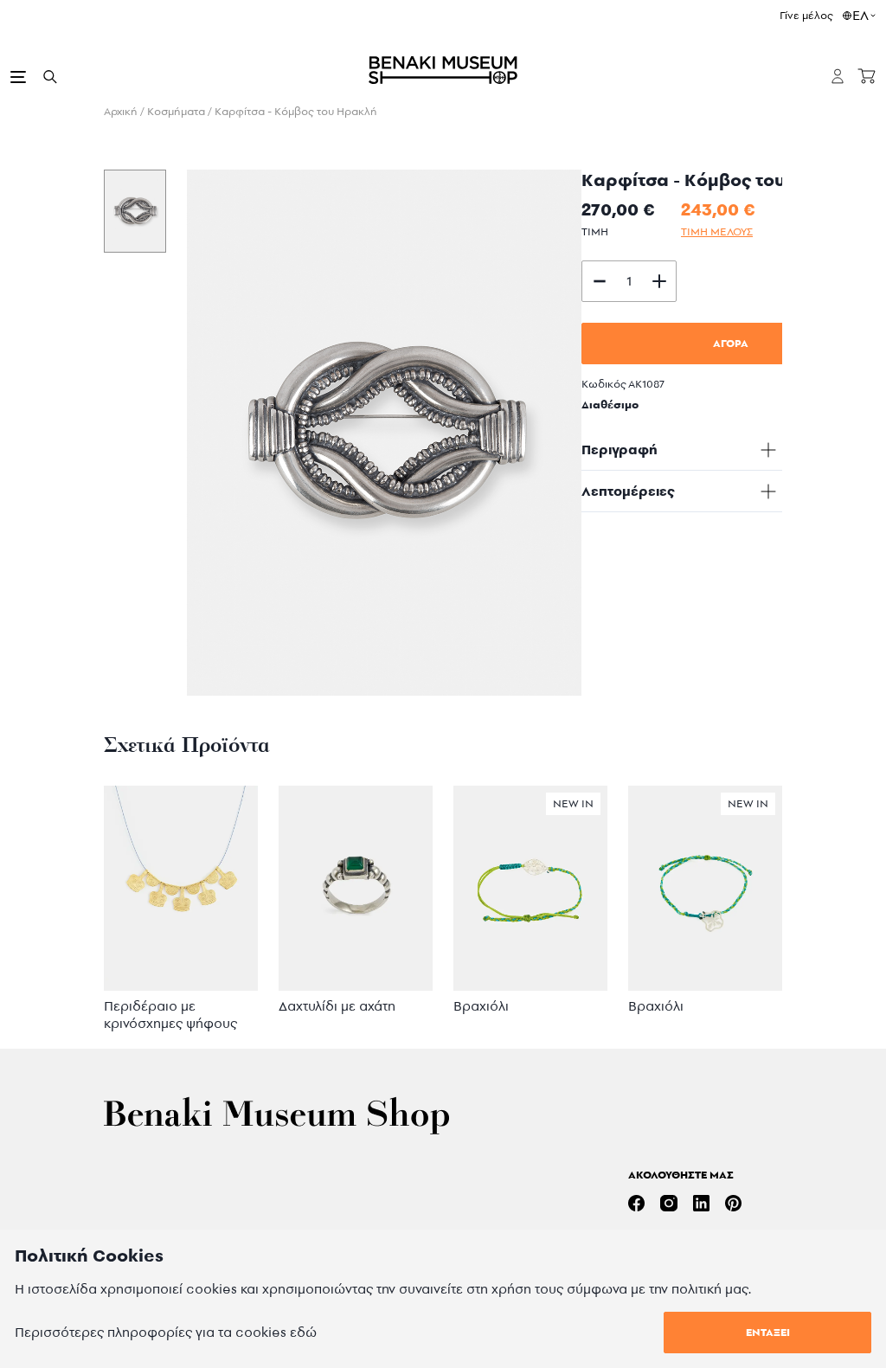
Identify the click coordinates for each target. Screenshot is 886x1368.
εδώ (303, 1332)
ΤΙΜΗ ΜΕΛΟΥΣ (717, 231)
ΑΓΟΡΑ (730, 343)
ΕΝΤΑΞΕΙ (768, 1332)
